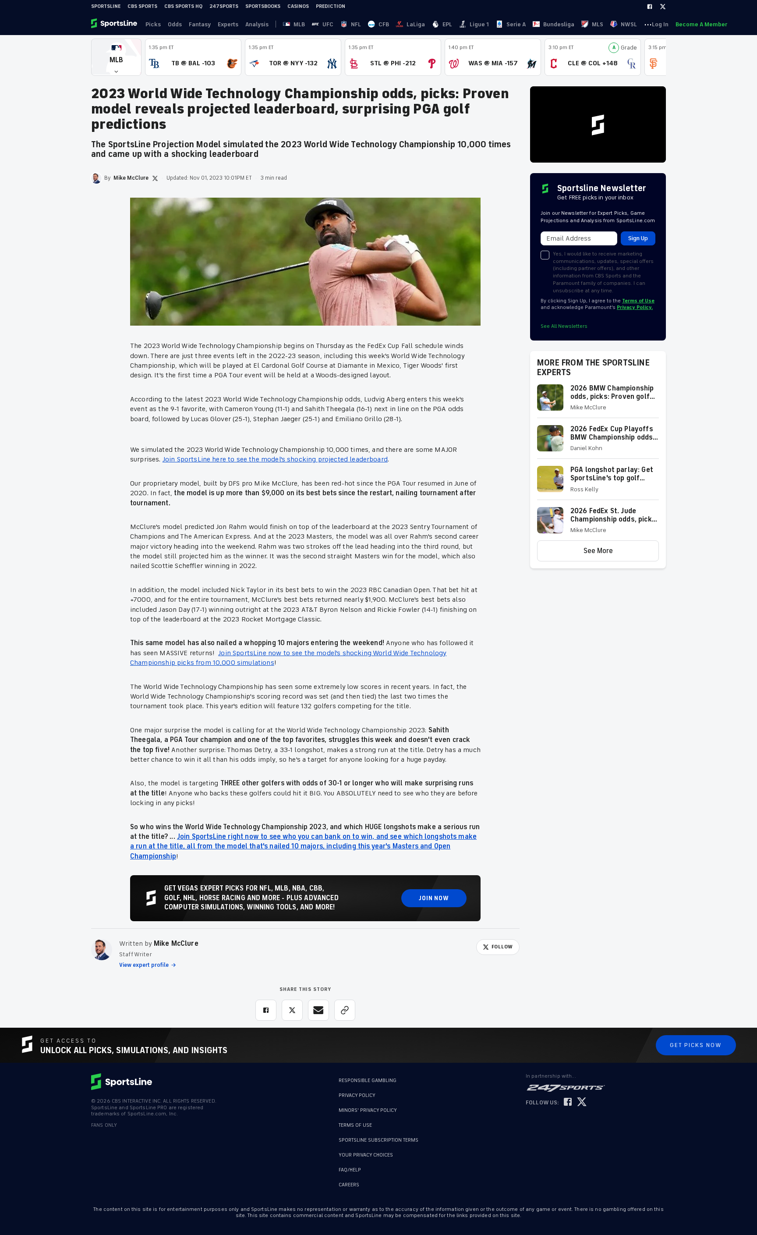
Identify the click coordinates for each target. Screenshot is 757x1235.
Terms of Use (638, 301)
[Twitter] (663, 6)
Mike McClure (176, 943)
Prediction (330, 6)
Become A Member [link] (701, 24)
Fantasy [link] (200, 24)
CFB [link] (383, 24)
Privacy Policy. (635, 307)
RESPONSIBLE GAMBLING (367, 1080)
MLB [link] (299, 24)
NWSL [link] (629, 24)
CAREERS (349, 1185)
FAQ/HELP (350, 1170)
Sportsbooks (262, 6)
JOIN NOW (434, 898)
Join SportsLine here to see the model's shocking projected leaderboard (275, 459)
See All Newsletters (564, 326)
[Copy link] (344, 1010)
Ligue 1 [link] (479, 24)
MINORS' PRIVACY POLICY (368, 1110)
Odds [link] (175, 24)
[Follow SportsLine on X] (582, 1102)
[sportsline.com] (114, 24)
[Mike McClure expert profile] (101, 949)
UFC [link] (327, 24)
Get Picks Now (696, 1045)
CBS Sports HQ (183, 6)
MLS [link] (597, 24)
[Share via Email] (318, 1010)
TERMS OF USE (355, 1125)
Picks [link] (153, 24)
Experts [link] (228, 24)
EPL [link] (447, 24)
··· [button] (648, 24)
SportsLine (105, 6)
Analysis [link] (257, 24)
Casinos (298, 6)
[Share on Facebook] (265, 1010)
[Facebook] (650, 6)
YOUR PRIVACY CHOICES (366, 1155)
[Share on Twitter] (292, 1010)
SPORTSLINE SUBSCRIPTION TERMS (378, 1140)
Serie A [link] (516, 24)
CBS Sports (142, 6)
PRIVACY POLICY (357, 1095)
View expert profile (144, 965)
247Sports (223, 6)
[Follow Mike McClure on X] (155, 178)
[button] (116, 57)
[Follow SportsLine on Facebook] (567, 1102)
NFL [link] (356, 24)
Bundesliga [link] (558, 24)
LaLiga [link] (416, 24)
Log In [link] (660, 24)
